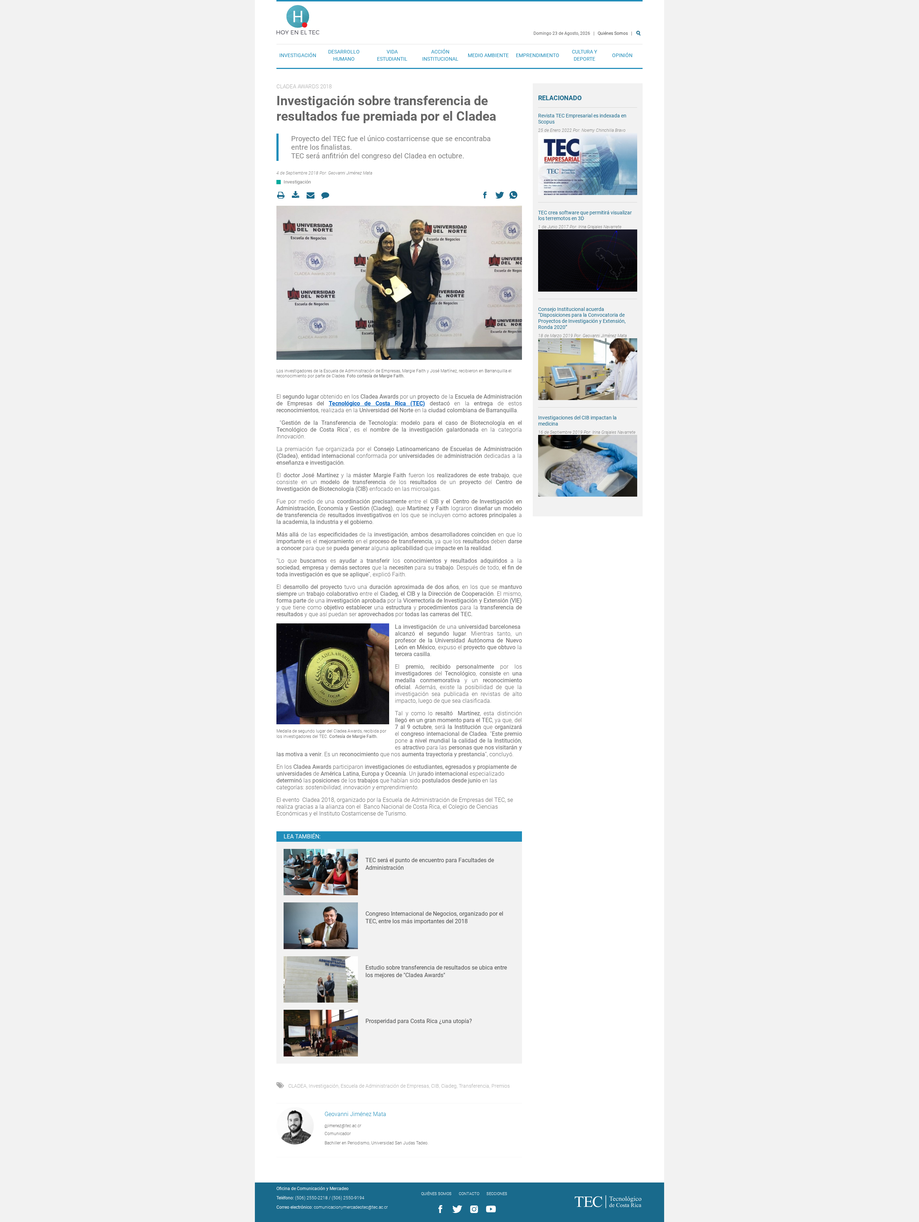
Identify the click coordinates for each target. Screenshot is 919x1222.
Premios (500, 1086)
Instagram (472, 1209)
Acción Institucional (440, 55)
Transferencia (474, 1086)
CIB (435, 1086)
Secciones (496, 1193)
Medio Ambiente (488, 55)
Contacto (469, 1193)
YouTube (489, 1209)
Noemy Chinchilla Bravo (604, 130)
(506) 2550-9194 (348, 1197)
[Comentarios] (327, 195)
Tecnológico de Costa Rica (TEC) (377, 403)
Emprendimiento (537, 55)
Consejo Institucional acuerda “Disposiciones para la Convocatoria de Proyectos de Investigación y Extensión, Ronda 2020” (582, 318)
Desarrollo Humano (344, 55)
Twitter (456, 1209)
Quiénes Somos (613, 33)
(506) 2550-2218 (311, 1197)
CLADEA (297, 1086)
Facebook (439, 1209)
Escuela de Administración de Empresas (385, 1086)
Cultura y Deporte (584, 55)
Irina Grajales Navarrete (599, 226)
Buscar (640, 56)
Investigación (297, 55)
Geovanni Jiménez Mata (350, 173)
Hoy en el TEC (297, 18)
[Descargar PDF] (298, 195)
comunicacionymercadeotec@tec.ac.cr (351, 1207)
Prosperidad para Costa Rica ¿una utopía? (418, 1021)
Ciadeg (449, 1086)
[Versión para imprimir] (283, 195)
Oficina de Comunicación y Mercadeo (312, 1188)
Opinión (622, 55)
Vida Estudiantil (392, 55)
